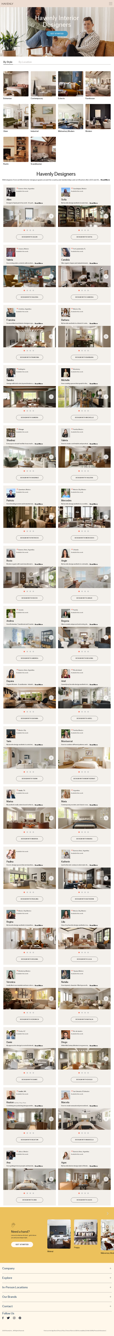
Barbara (65, 320)
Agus (63, 1162)
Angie (64, 560)
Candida (65, 259)
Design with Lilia (84, 959)
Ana (8, 1162)
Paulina (9, 861)
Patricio (10, 500)
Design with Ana (29, 1200)
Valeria (9, 259)
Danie (9, 1042)
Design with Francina (29, 357)
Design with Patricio (29, 538)
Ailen (8, 199)
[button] (7, 3)
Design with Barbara (84, 357)
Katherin (65, 861)
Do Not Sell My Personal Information (96, 1330)
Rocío (9, 560)
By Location (25, 61)
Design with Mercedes (84, 538)
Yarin (8, 741)
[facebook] (3, 1318)
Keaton (10, 1102)
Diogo (64, 1042)
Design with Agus (84, 1200)
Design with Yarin (29, 778)
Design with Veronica (29, 1019)
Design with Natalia (84, 1019)
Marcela (65, 1102)
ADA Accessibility (80, 1330)
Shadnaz (10, 440)
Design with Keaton (29, 1140)
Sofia (64, 199)
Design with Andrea (29, 658)
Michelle (65, 380)
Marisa (9, 801)
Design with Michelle (84, 417)
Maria (64, 801)
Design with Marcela (84, 1140)
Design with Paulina (29, 899)
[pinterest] (20, 1318)
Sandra (10, 380)
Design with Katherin (84, 899)
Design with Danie (30, 1079)
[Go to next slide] (51, 216)
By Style (7, 61)
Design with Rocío (30, 598)
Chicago (21, 429)
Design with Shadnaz (29, 477)
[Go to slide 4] (33, 230)
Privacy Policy (61, 1330)
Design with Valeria (29, 297)
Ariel (63, 681)
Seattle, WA (22, 1091)
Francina (10, 320)
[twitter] (8, 1318)
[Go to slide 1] (24, 230)
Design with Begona (84, 658)
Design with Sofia (84, 237)
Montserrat (67, 741)
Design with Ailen (29, 237)
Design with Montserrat (84, 778)
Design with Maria (84, 839)
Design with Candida (84, 297)
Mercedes (66, 500)
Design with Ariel (84, 718)
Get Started (22, 1244)
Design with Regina (29, 959)
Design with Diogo (84, 1079)
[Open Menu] (110, 3)
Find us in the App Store (50, 1330)
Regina (9, 921)
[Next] (107, 1214)
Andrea (10, 620)
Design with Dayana (29, 718)
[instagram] (14, 1318)
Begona (65, 620)
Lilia (63, 921)
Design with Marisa (29, 839)
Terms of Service (70, 1330)
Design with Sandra (29, 417)
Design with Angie (84, 598)
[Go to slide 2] (27, 230)
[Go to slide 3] (30, 230)
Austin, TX (21, 790)
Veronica (10, 982)
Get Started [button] (57, 34)
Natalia (64, 982)
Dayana (10, 681)
